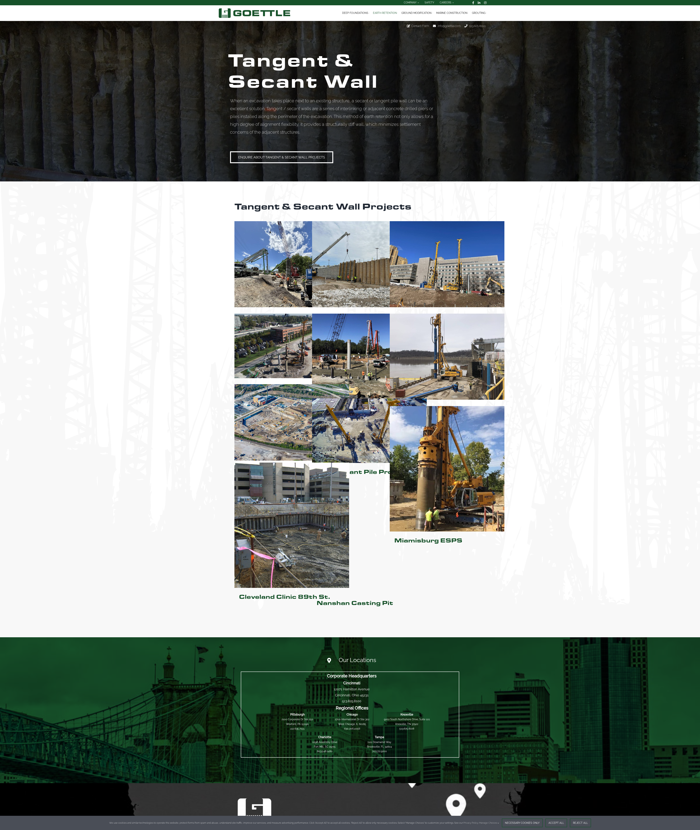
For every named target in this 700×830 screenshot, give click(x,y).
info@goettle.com (449, 26)
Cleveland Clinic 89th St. (284, 597)
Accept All (556, 822)
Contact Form (420, 26)
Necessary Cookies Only (522, 822)
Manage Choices (488, 822)
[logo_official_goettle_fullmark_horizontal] (254, 9)
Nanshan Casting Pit (355, 603)
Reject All (580, 822)
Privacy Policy (470, 822)
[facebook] (473, 2)
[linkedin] (479, 2)
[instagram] (485, 2)
